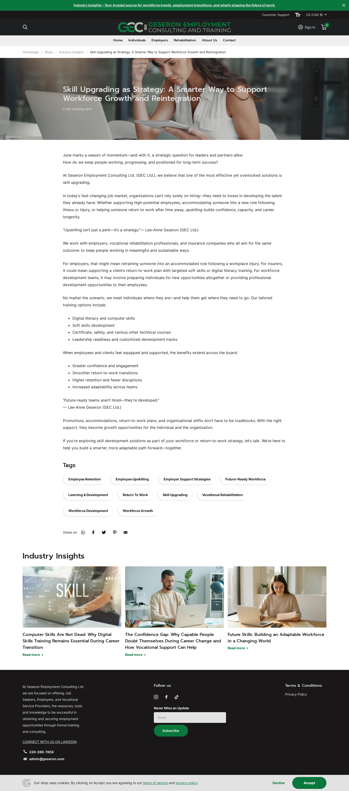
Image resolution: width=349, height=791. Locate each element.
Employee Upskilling (132, 479)
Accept (309, 783)
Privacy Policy (296, 694)
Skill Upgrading (175, 495)
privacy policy (187, 783)
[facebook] (166, 697)
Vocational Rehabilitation (222, 495)
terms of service (155, 783)
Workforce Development (88, 511)
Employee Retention (84, 479)
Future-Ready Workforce (245, 479)
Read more (32, 655)
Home (118, 40)
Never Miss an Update (171, 708)
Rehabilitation (185, 40)
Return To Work (135, 495)
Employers (159, 40)
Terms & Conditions (303, 685)
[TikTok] (177, 697)
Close (344, 5)
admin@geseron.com (46, 759)
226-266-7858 (41, 752)
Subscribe (171, 731)
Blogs (49, 52)
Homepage (31, 52)
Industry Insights (71, 52)
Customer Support (275, 15)
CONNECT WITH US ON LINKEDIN (50, 742)
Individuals (137, 40)
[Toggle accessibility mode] (297, 15)
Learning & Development (88, 495)
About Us (209, 40)
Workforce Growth (138, 511)
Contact (229, 40)
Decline (279, 783)
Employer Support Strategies (187, 479)
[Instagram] (156, 697)
